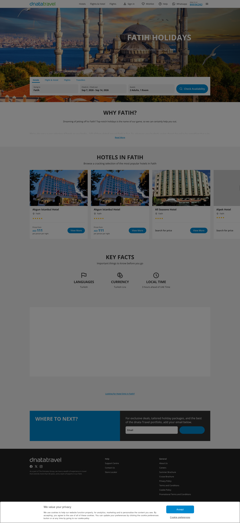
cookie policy (83, 518)
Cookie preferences (180, 517)
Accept (180, 509)
